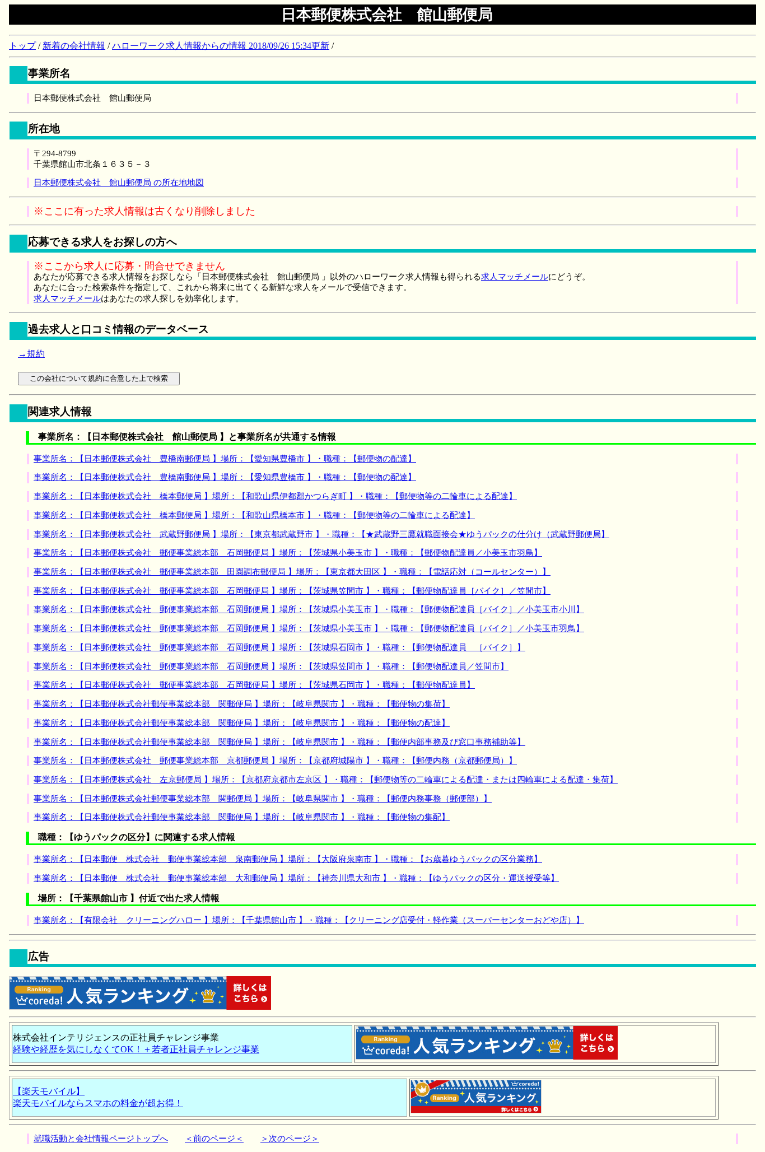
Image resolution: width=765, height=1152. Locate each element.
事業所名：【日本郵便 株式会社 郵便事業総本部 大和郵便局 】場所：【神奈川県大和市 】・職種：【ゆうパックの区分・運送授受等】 (296, 878)
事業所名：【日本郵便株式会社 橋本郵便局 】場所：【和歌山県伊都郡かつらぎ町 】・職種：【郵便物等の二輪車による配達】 (275, 496)
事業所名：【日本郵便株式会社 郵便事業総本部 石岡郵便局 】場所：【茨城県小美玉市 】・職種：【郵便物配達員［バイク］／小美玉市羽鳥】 (309, 628)
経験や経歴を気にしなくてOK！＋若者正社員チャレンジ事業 (136, 1049)
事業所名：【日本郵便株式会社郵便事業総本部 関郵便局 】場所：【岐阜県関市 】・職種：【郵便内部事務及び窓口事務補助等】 (279, 742)
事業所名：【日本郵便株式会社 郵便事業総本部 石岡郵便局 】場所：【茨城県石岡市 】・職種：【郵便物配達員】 (254, 684)
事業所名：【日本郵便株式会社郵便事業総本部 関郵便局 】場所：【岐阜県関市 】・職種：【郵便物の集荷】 (242, 703)
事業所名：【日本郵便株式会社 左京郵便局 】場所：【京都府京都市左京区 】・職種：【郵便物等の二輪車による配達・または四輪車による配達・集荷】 (326, 779)
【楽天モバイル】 (49, 1091)
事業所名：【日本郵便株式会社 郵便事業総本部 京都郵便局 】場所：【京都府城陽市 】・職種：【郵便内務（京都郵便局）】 (275, 760)
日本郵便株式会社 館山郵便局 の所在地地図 (119, 182)
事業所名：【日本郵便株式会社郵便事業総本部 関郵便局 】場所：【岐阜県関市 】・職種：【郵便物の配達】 (242, 723)
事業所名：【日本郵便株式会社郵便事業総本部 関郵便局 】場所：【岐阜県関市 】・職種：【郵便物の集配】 (242, 817)
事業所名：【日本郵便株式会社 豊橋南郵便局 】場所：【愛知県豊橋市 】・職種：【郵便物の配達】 (225, 458)
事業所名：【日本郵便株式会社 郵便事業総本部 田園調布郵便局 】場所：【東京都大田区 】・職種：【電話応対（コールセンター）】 (292, 571)
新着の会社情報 (74, 45)
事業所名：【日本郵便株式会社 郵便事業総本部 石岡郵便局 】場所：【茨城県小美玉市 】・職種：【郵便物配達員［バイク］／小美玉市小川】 (309, 609)
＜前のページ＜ (214, 1138)
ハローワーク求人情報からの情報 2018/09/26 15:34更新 (220, 45)
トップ (22, 45)
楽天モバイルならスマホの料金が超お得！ (98, 1103)
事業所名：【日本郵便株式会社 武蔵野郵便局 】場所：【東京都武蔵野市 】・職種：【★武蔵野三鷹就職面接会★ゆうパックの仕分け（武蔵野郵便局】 (321, 534)
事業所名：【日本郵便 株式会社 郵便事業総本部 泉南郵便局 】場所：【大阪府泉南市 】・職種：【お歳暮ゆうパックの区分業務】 (288, 859)
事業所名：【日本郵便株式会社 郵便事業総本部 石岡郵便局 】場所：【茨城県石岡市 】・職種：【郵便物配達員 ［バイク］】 (279, 647)
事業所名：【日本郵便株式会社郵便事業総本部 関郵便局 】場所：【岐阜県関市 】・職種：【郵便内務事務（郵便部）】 (263, 798)
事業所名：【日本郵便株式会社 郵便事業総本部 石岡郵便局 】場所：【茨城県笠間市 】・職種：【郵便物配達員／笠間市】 (271, 666)
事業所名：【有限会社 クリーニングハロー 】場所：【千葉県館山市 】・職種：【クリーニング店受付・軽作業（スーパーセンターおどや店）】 (309, 920)
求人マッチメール (514, 276)
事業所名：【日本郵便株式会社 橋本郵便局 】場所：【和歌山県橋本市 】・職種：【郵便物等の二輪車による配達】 (254, 515)
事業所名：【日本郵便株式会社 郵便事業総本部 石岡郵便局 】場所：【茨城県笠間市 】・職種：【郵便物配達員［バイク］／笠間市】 (292, 590)
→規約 (31, 353)
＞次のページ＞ (289, 1138)
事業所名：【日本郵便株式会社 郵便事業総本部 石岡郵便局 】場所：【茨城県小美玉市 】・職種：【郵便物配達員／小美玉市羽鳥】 (288, 552)
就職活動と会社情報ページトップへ (101, 1138)
